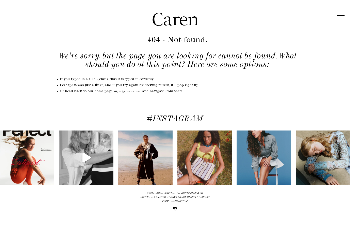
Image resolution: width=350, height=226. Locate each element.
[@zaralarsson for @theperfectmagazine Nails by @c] (27, 158)
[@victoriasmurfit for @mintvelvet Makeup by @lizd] (86, 158)
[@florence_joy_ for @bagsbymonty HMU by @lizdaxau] (204, 158)
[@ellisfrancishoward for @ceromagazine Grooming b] (145, 158)
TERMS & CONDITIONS (175, 201)
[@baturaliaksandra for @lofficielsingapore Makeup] (323, 158)
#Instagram (175, 119)
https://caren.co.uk (127, 91)
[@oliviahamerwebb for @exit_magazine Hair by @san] (264, 158)
